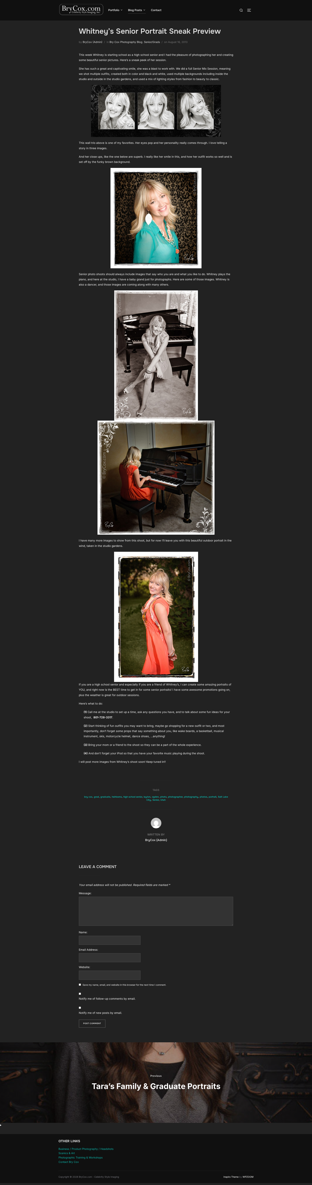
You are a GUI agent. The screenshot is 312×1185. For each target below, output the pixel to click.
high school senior (132, 796)
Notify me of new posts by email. (100, 1012)
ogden (155, 796)
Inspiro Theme (231, 1176)
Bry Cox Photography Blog (126, 42)
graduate (105, 796)
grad (96, 796)
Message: (85, 893)
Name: (83, 932)
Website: (84, 967)
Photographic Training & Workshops (80, 1157)
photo (163, 796)
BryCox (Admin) (92, 42)
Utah (163, 799)
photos (203, 796)
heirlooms (117, 796)
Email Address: (88, 949)
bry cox (88, 796)
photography (191, 796)
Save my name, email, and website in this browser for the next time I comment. (124, 984)
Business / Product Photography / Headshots (85, 1149)
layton (147, 796)
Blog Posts (135, 10)
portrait (212, 796)
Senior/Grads (152, 42)
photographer (175, 796)
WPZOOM (248, 1176)
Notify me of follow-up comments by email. (107, 998)
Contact (156, 10)
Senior (155, 799)
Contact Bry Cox (68, 1162)
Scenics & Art (66, 1153)
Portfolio (113, 10)
